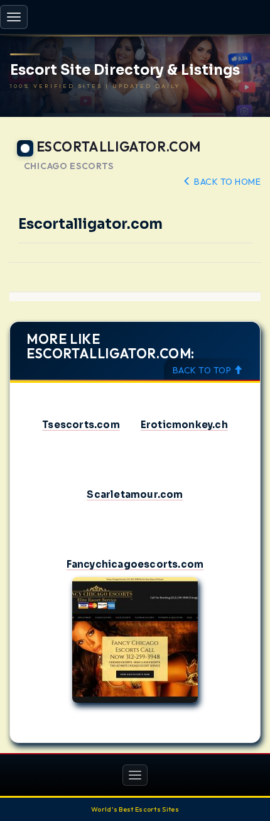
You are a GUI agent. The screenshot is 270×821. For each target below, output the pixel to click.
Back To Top (203, 370)
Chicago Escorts (69, 166)
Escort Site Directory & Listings (125, 70)
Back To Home (226, 181)
